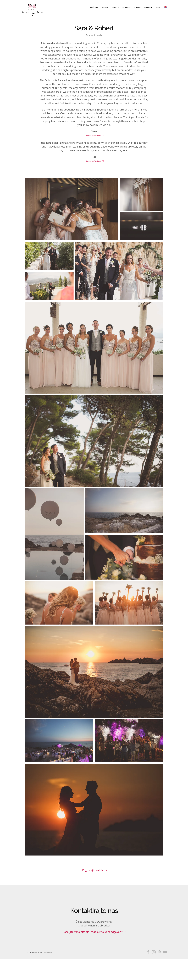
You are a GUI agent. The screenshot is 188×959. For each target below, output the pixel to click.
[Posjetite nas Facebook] (148, 952)
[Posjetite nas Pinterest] (159, 952)
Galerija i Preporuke (121, 7)
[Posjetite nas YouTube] (165, 952)
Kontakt (148, 7)
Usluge (105, 7)
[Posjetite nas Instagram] (154, 952)
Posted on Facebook (93, 136)
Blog (158, 7)
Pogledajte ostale (93, 870)
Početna (94, 7)
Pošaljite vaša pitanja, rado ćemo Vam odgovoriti (93, 932)
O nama (137, 7)
